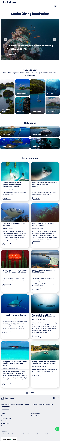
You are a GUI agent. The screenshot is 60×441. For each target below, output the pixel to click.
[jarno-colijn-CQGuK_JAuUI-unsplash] (45, 341)
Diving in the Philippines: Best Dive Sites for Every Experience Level (44, 362)
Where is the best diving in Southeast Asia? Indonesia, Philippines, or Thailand (12, 184)
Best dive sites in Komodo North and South (13, 224)
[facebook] (51, 398)
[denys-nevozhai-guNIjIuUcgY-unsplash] (15, 162)
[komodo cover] (15, 203)
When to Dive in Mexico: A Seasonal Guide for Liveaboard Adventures (14, 271)
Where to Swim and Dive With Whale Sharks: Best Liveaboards (43, 316)
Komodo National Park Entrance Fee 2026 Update (43, 271)
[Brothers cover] (15, 295)
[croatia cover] (45, 203)
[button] (5, 39)
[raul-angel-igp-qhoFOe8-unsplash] (15, 250)
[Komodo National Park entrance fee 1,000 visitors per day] (45, 250)
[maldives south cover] (15, 341)
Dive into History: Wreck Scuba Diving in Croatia (43, 224)
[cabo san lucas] (45, 295)
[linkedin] (58, 398)
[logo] (9, 1)
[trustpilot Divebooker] (9, 437)
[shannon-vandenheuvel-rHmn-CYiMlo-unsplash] (45, 162)
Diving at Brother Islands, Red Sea (14, 315)
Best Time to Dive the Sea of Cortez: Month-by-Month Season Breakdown (45, 184)
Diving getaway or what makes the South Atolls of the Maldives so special (14, 363)
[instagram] (54, 398)
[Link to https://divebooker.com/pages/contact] (55, 6)
